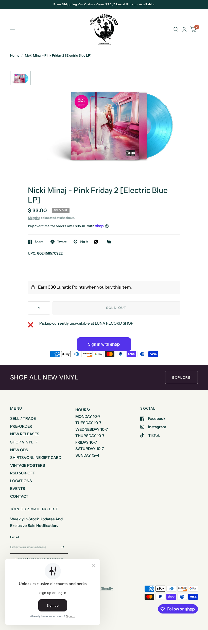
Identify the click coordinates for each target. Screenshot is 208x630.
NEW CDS (19, 449)
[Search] (176, 29)
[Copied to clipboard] (110, 242)
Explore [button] (181, 377)
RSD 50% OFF (22, 473)
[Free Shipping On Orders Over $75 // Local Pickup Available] (104, 4)
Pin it (84, 242)
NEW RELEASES (24, 434)
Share (38, 242)
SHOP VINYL (21, 442)
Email (14, 537)
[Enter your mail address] (63, 547)
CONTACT (19, 496)
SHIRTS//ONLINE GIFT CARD (35, 457)
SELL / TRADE (23, 418)
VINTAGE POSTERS (27, 465)
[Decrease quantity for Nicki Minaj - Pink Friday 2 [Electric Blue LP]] (32, 308)
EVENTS (17, 488)
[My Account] (184, 29)
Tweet (61, 242)
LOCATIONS (21, 480)
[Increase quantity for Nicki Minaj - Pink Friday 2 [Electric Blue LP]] (46, 308)
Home (14, 55)
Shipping (34, 218)
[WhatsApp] (97, 242)
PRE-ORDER (21, 426)
